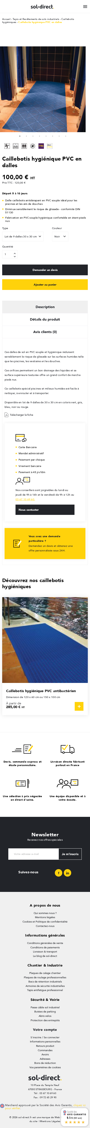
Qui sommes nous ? (45, 913)
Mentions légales (45, 917)
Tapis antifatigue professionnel (45, 990)
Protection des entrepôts (45, 1020)
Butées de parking (45, 1011)
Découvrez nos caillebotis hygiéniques (33, 583)
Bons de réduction (45, 1063)
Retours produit (45, 1045)
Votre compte (45, 1030)
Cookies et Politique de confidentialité (45, 921)
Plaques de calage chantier (45, 973)
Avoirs (45, 1054)
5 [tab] (46, 135)
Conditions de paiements (45, 947)
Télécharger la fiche (21, 414)
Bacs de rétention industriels (45, 981)
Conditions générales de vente (45, 943)
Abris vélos (45, 1015)
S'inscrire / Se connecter (45, 1037)
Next (43, 45)
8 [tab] (66, 135)
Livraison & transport (45, 951)
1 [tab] (20, 135)
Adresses (45, 1058)
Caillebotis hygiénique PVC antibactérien (41, 691)
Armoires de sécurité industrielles (45, 986)
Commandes (45, 1050)
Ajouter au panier (45, 284)
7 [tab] (59, 135)
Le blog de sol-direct (45, 956)
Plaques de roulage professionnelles (45, 977)
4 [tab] (39, 135)
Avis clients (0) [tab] (45, 332)
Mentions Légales (50, 1121)
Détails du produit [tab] (45, 319)
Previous (4, 89)
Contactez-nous (45, 926)
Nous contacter (29, 509)
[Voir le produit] (79, 706)
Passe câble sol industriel (45, 1007)
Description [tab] (45, 307)
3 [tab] (33, 135)
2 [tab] (26, 135)
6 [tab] (52, 135)
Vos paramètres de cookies (45, 1067)
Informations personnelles (45, 1041)
